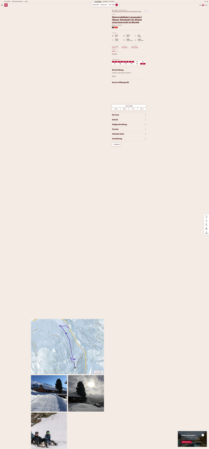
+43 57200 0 (8, 1)
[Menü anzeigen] (2, 5)
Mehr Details (114, 53)
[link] (112, 2)
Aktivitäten (116, 10)
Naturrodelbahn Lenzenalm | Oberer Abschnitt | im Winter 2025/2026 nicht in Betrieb (126, 11)
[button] (129, 115)
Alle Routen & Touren (122, 10)
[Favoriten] (205, 1)
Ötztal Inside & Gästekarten (17, 1)
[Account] (207, 1)
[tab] (98, 2)
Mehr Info (114, 76)
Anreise (26, 1)
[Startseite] (112, 10)
